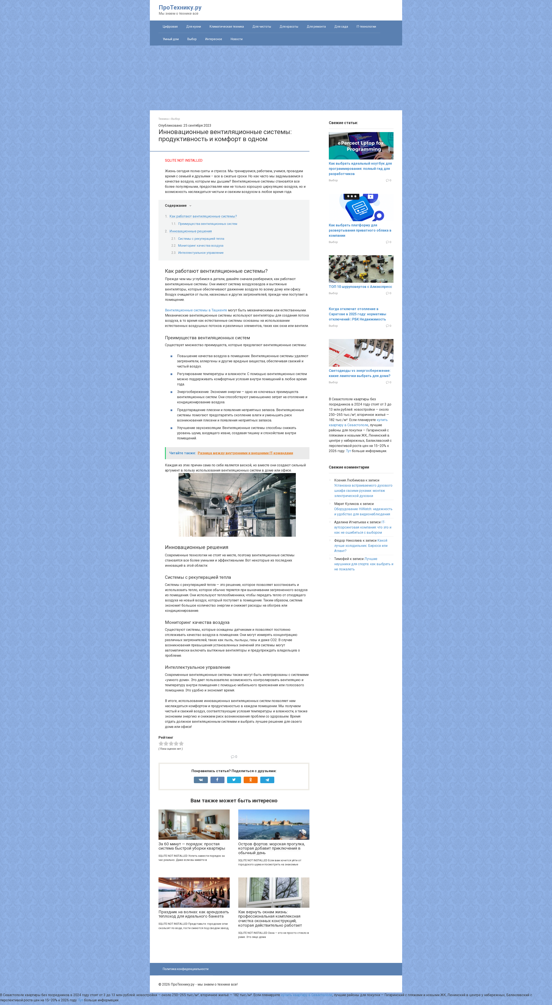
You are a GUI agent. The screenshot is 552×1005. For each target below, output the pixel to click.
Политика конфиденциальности (186, 969)
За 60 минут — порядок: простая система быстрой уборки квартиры (191, 846)
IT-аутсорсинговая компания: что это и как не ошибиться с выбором (362, 527)
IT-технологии (366, 26)
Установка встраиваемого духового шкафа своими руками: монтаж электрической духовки (363, 490)
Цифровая (170, 26)
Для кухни (193, 26)
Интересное (213, 39)
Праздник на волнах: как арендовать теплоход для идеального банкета (193, 914)
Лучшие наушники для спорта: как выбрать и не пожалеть (363, 564)
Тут (348, 451)
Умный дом (171, 39)
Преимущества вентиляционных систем (207, 224)
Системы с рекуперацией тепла (201, 239)
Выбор (192, 39)
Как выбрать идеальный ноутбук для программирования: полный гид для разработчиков (360, 168)
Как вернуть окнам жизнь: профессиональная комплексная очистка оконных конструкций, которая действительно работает (270, 918)
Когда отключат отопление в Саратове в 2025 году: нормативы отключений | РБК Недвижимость (357, 314)
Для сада (341, 26)
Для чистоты (261, 26)
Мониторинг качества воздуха (200, 246)
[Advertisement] (276, 78)
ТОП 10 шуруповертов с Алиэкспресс (360, 287)
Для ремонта (316, 26)
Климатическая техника (227, 26)
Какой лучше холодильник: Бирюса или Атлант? (360, 545)
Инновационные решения (190, 231)
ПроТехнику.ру (180, 7)
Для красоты (289, 26)
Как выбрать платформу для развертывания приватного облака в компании (360, 230)
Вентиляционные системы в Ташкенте (196, 310)
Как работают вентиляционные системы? (203, 216)
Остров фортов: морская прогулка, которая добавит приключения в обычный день (271, 848)
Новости (237, 39)
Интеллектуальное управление (201, 253)
